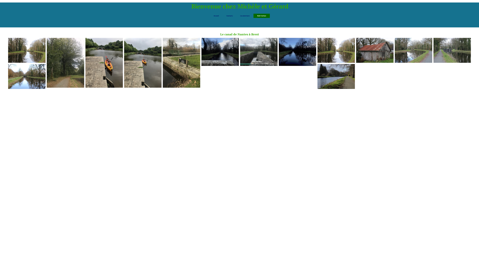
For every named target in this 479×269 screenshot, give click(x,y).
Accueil (216, 16)
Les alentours (245, 16)
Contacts (229, 16)
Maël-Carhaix (261, 16)
